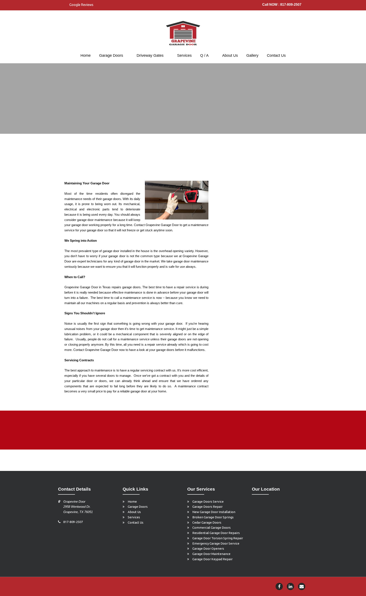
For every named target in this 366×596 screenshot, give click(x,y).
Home (85, 55)
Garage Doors (111, 55)
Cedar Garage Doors (206, 522)
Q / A (204, 55)
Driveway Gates (150, 55)
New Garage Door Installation (213, 512)
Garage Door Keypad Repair (212, 559)
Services (184, 55)
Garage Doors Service (208, 501)
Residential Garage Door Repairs (216, 533)
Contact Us (276, 55)
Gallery (252, 55)
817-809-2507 (73, 522)
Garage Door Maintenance (211, 554)
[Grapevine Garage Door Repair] (183, 33)
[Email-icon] (301, 586)
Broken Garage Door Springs (213, 517)
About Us (230, 55)
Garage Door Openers (208, 548)
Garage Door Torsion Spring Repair (217, 538)
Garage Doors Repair (207, 506)
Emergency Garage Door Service (215, 543)
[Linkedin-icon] (290, 586)
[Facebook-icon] (279, 586)
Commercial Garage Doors (211, 527)
